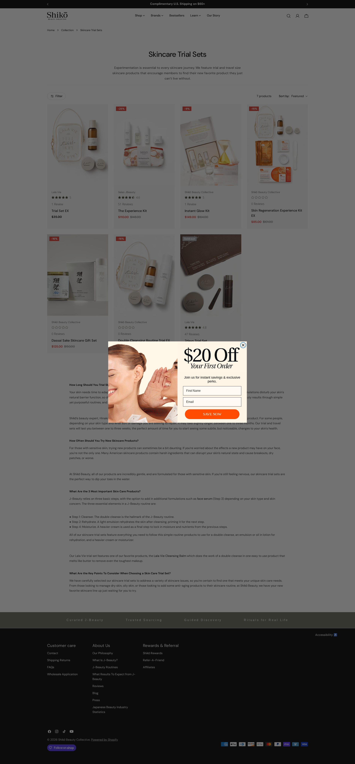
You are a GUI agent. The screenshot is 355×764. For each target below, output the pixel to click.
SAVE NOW (212, 414)
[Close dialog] (243, 345)
